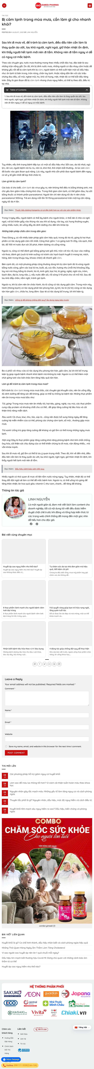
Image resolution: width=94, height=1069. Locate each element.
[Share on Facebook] (39, 664)
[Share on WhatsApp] (34, 664)
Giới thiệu (24, 1034)
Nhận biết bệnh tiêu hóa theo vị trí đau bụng (23, 648)
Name (8, 710)
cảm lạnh (34, 80)
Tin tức (5, 15)
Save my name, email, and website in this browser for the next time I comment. (45, 746)
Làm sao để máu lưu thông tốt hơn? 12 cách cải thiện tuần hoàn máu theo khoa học (50, 784)
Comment (10, 688)
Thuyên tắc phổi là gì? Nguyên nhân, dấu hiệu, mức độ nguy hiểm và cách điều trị (51, 800)
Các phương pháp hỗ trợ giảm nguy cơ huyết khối (35, 774)
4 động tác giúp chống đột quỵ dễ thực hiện (69, 648)
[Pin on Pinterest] (54, 664)
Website (8, 734)
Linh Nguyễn (32, 32)
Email (8, 722)
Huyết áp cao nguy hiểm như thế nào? (20, 566)
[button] (4, 5)
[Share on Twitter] (44, 664)
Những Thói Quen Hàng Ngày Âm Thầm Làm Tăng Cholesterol (33, 947)
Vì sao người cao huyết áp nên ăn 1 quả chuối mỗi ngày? (30, 952)
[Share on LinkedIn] (59, 664)
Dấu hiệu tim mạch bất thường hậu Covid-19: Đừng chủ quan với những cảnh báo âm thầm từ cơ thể (44, 960)
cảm (40, 69)
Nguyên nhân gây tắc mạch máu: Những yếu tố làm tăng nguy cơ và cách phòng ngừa (51, 792)
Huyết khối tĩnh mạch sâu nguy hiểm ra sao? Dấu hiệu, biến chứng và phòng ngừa (48, 810)
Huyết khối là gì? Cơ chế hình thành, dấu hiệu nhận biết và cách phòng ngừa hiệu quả (45, 942)
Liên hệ (23, 1039)
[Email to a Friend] (49, 664)
